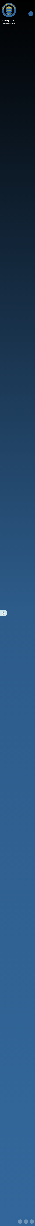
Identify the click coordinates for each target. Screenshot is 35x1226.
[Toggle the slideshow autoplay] (32, 1221)
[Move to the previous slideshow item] (20, 1221)
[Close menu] (30, 13)
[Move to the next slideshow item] (26, 1221)
